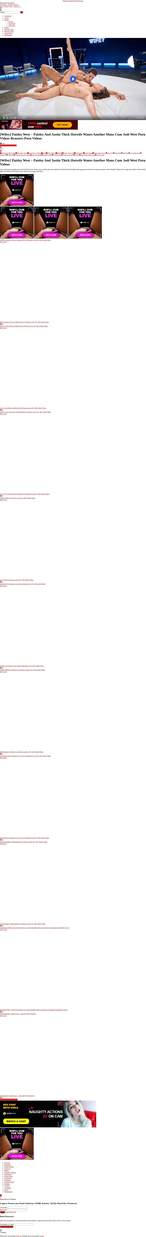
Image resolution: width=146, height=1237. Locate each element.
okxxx (6, 1190)
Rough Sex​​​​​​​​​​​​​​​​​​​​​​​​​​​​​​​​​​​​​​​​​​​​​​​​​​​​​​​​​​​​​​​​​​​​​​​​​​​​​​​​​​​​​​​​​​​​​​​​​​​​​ (57, 155)
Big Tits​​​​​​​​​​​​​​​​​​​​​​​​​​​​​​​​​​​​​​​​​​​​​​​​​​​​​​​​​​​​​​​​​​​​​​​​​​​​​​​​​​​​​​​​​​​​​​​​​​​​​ (125, 153)
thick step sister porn (88, 155)
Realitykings (8, 1176)
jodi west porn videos (22, 155)
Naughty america (10, 1172)
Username (3, 1207)
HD (44, 153)
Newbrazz (79, 153)
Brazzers (7, 1163)
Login (2, 1212)
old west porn (36, 155)
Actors (6, 18)
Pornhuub (12, 24)
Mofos (6, 1170)
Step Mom (88, 153)
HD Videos (52, 153)
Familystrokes (9, 1167)
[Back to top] (1, 1195)
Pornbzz (7, 1184)
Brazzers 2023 (9, 1182)
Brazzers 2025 (9, 31)
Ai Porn (7, 1186)
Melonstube (8, 35)
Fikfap (71, 1)
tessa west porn (68, 155)
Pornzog (65, 1)
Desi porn (12, 26)
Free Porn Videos (35, 153)
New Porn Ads (69, 153)
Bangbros (7, 1165)
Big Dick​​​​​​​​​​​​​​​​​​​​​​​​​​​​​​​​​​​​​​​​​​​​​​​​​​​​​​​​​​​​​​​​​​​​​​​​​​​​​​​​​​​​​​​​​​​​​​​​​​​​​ (118, 153)
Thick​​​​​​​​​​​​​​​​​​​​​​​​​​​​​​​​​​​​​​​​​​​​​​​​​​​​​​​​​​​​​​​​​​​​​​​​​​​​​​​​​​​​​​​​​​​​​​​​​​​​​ (77, 155)
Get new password (6, 1226)
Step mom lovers (100, 153)
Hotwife (11, 155)
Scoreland (7, 1178)
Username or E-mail (7, 1224)
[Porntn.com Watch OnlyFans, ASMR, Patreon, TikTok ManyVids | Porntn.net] (10, 4)
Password (3, 1210)
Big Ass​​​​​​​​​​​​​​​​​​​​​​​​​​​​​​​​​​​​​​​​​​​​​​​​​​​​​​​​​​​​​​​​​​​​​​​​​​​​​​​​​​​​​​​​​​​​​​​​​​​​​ (110, 153)
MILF (59, 153)
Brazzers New (22, 153)
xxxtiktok (7, 1188)
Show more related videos (9, 1100)
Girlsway (7, 1169)
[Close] (0, 1197)
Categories (7, 16)
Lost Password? (10, 1212)
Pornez (81, 1)
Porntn (76, 1)
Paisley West (47, 155)
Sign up (18, 1236)
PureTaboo (8, 1174)
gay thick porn (135, 153)
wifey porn (100, 155)
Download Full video (9, 145)
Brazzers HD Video (8, 153)
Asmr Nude (8, 33)
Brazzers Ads (8, 29)
